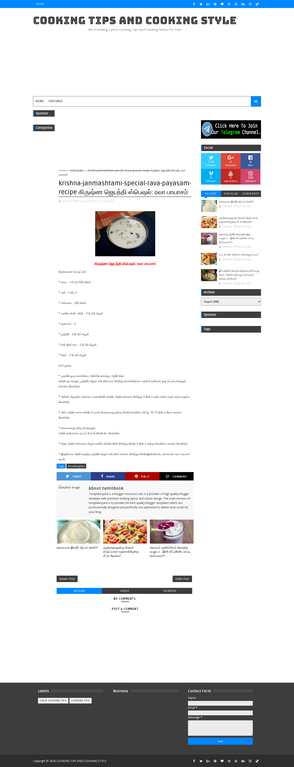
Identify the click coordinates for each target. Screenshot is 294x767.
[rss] (236, 4)
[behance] (243, 4)
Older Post (182, 579)
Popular (231, 193)
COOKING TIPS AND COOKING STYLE (135, 20)
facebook (169, 590)
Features (56, 101)
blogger (79, 590)
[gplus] (208, 4)
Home (40, 4)
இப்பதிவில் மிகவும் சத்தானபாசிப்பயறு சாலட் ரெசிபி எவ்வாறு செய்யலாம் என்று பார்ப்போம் (239, 274)
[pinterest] (215, 4)
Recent (211, 193)
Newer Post (67, 579)
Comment (180, 476)
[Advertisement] (188, 62)
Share (110, 476)
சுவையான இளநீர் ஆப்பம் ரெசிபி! (77, 547)
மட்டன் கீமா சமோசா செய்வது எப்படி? (238, 254)
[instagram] (250, 4)
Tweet (77, 476)
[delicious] (257, 4)
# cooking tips (76, 466)
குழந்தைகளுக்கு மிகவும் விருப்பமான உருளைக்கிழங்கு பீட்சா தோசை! (121, 552)
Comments (251, 193)
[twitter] (201, 4)
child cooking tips (53, 700)
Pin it (145, 476)
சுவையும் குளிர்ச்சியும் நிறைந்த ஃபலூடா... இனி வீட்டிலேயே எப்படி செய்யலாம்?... (170, 552)
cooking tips (77, 170)
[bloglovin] (222, 4)
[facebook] (194, 4)
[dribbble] (229, 4)
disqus (124, 590)
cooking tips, (107, 201)
